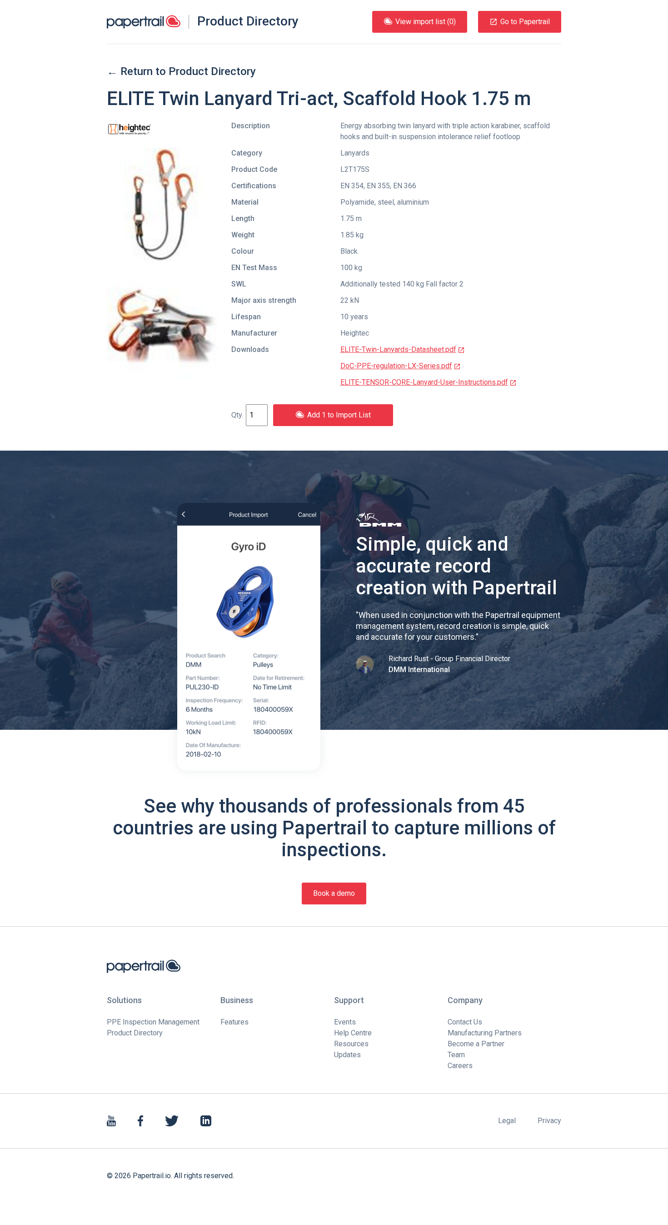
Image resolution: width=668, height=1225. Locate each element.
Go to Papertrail (525, 21)
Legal (507, 1120)
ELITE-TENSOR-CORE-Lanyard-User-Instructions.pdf (424, 382)
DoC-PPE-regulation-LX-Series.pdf (396, 365)
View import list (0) (425, 21)
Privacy (549, 1120)
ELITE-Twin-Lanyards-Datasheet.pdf (398, 349)
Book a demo (334, 893)
